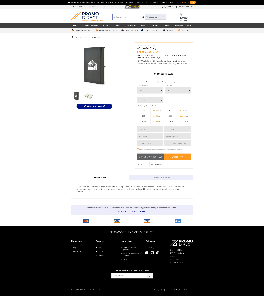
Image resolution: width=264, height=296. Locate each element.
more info (185, 2)
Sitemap (169, 290)
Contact (101, 251)
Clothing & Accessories (90, 25)
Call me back (143, 164)
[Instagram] (157, 253)
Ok (193, 2)
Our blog (150, 248)
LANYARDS (83, 30)
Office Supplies (130, 25)
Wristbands (156, 25)
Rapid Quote (165, 73)
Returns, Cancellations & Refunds (132, 254)
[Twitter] (152, 253)
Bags (75, 25)
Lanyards (143, 25)
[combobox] (155, 17)
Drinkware (116, 25)
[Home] (158, 7)
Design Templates (161, 177)
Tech (189, 25)
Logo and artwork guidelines (129, 249)
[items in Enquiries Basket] (176, 7)
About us (101, 248)
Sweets (167, 25)
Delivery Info (103, 255)
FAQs (125, 259)
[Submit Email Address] (150, 275)
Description (100, 177)
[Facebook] (146, 253)
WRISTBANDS (108, 30)
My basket (77, 251)
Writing (105, 25)
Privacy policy (158, 290)
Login (75, 248)
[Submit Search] (143, 17)
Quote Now (177, 157)
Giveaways (179, 25)
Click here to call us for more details (132, 211)
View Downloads (94, 106)
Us (187, 30)
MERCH (131, 30)
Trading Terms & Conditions (183, 290)
